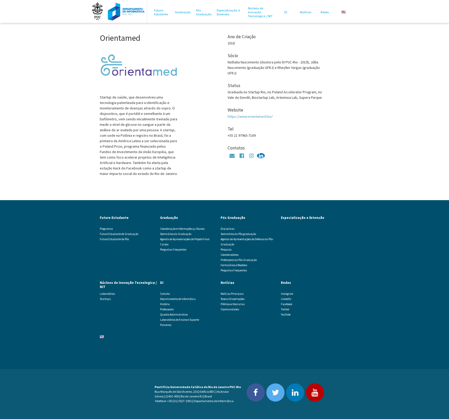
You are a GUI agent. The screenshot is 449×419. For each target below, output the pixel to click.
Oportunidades (230, 309)
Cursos (164, 244)
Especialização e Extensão (228, 12)
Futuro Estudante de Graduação (119, 234)
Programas (106, 229)
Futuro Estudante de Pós (114, 239)
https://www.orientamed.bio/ (250, 116)
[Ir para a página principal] (126, 11)
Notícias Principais (232, 294)
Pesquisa (226, 249)
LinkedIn (286, 299)
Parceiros (165, 325)
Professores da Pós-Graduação (239, 260)
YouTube (285, 314)
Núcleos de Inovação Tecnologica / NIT (260, 12)
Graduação (183, 12)
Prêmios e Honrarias (233, 304)
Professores (167, 309)
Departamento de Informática (178, 299)
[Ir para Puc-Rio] (97, 11)
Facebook (286, 304)
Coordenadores (230, 255)
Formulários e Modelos (234, 265)
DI (285, 12)
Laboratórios (107, 294)
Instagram (287, 294)
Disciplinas (227, 229)
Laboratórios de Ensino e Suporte (179, 320)
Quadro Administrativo (174, 314)
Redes (325, 12)
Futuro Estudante (161, 12)
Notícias (305, 12)
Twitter (285, 309)
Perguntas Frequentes (173, 249)
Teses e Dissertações (233, 299)
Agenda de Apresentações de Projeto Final (184, 239)
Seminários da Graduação (175, 234)
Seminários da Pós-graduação (238, 234)
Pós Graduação (204, 12)
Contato (165, 294)
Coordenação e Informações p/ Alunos (182, 229)
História (165, 304)
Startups (105, 299)
